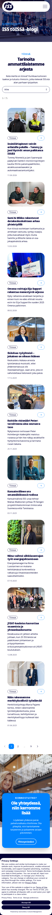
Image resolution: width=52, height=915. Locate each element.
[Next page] (37, 746)
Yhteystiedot (26, 841)
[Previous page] (4, 746)
